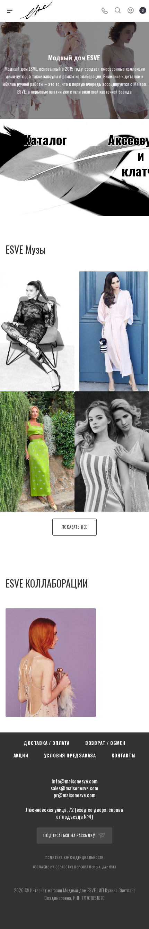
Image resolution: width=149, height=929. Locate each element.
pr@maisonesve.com (74, 794)
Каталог (45, 139)
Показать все (75, 527)
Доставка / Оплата (47, 742)
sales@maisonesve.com (74, 787)
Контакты (123, 755)
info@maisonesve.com (74, 781)
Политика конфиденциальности (74, 857)
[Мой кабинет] (131, 11)
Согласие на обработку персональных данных (74, 866)
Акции (21, 755)
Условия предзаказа (70, 755)
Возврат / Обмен (105, 742)
